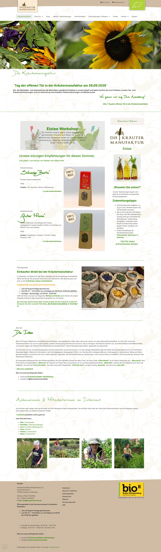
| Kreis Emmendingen (31, 425)
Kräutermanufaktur (24, 16)
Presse (115, 16)
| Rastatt (25, 429)
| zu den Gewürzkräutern (52, 191)
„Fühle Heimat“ (103, 360)
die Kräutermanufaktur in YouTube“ (63, 304)
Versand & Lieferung (69, 491)
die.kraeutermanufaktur (39, 540)
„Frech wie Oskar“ (39, 365)
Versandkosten (54, 547)
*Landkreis (20, 415)
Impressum (66, 488)
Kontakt (134, 16)
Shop (48, 16)
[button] (2, 45)
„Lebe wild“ (120, 365)
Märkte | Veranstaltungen (62, 16)
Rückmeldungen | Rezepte (98, 16)
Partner (123, 16)
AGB (63, 505)
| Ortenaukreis (27, 422)
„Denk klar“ (101, 365)
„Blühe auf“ (42, 363)
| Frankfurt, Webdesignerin (31, 427)
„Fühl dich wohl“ (78, 365)
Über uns (37, 16)
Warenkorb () (119, 2)
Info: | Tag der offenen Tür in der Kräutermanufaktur (125, 104)
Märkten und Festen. (53, 296)
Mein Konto (106, 2)
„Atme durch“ (136, 360)
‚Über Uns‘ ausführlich (24, 369)
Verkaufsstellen (79, 16)
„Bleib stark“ (108, 363)
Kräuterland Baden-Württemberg (40, 377)
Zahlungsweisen (68, 494)
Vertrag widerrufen (69, 502)
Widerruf (65, 499)
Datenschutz (66, 496)
